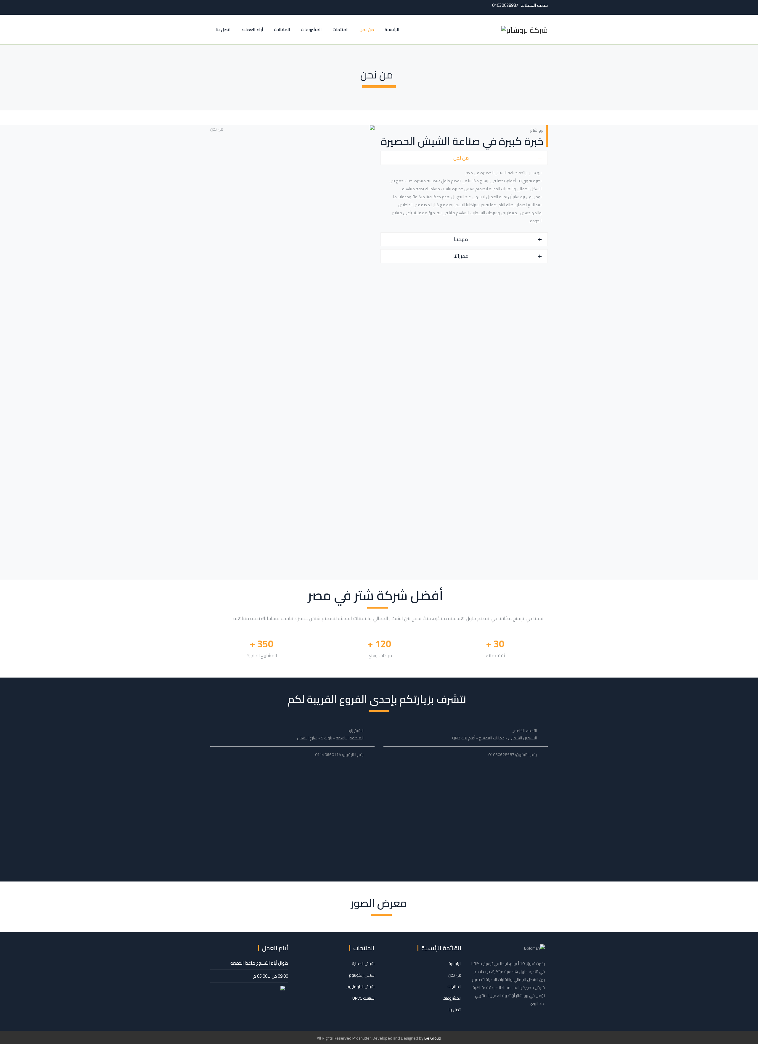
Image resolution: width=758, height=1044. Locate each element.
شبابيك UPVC (363, 998)
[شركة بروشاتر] (524, 29)
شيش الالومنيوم (360, 986)
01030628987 (505, 5)
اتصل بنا (223, 29)
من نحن (366, 29)
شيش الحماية (363, 963)
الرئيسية (392, 29)
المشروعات (311, 29)
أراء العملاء (252, 29)
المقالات (282, 29)
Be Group (432, 1038)
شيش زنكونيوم (362, 975)
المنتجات (341, 29)
